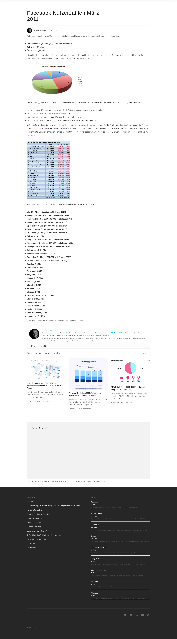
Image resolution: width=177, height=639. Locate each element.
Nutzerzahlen (37, 401)
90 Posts (93, 550)
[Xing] (41, 346)
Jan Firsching (40, 30)
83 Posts (93, 561)
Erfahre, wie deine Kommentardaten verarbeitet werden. (89, 481)
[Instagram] (32, 346)
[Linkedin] (35, 346)
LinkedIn (29, 401)
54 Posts (93, 595)
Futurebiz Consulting (102, 335)
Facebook (95, 502)
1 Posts (93, 505)
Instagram (95, 525)
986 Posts (94, 516)
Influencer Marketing (34, 518)
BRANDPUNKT (116, 333)
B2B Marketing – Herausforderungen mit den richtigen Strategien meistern (53, 506)
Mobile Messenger (98, 570)
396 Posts (94, 527)
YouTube (94, 581)
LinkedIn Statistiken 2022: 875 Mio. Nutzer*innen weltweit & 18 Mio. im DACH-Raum (44, 385)
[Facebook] (29, 346)
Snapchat (95, 559)
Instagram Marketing (34, 523)
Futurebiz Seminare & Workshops (39, 514)
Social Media (46, 401)
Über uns (30, 502)
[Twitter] (38, 346)
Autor (71, 333)
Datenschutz (31, 548)
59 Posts (93, 573)
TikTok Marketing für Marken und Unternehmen (44, 535)
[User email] (45, 346)
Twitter (93, 536)
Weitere (145, 354)
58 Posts (93, 584)
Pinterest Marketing (34, 527)
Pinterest (81, 409)
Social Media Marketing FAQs (37, 531)
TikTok (130, 402)
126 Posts (94, 539)
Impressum (31, 544)
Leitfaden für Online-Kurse (36, 539)
